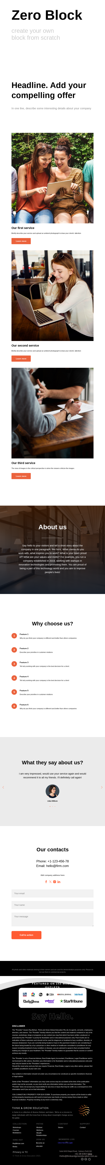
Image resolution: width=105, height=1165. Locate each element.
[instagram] (54, 881)
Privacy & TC (20, 1152)
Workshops (17, 1127)
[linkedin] (59, 881)
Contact (83, 1127)
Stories (60, 1127)
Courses (16, 1130)
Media (15, 1147)
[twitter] (50, 881)
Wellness (39, 1130)
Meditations (17, 1133)
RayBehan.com (18, 1143)
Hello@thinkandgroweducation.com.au (78, 1156)
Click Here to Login (65, 1143)
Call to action (26, 935)
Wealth (39, 1133)
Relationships (41, 1135)
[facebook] (46, 881)
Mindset (39, 1127)
